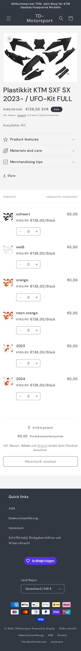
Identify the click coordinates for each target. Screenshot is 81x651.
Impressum (16, 528)
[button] (8, 18)
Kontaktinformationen (34, 641)
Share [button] (12, 175)
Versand (21, 115)
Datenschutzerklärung (23, 518)
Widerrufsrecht (67, 628)
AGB (12, 508)
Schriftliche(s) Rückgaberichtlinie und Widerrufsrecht (35, 540)
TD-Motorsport (23, 628)
